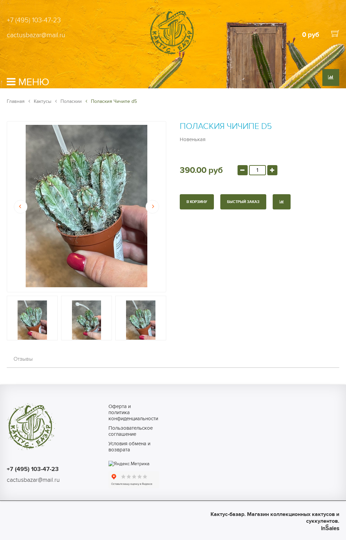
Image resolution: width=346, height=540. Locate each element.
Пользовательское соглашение (130, 431)
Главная (16, 101)
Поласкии (70, 101)
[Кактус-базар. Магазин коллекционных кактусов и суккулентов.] (172, 55)
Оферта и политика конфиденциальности (130, 412)
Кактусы (41, 101)
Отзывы (23, 359)
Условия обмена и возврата (129, 447)
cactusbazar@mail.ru (36, 35)
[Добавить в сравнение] (282, 201)
